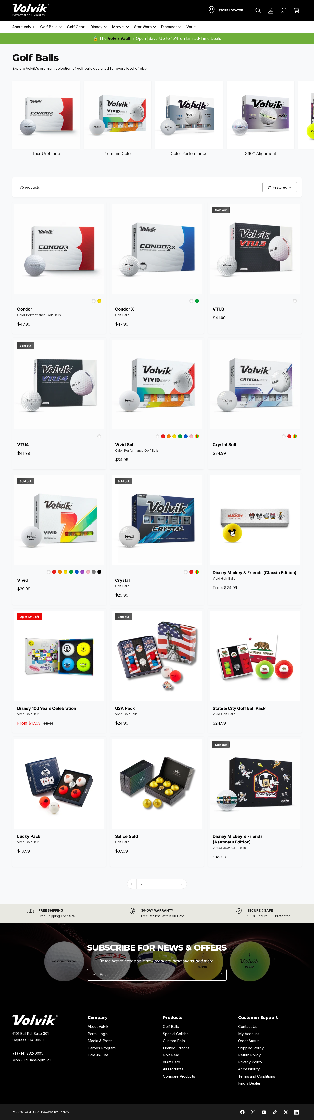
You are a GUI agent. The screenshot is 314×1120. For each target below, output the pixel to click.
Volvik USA (32, 1112)
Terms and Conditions (256, 1076)
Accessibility (249, 1069)
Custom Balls (174, 1040)
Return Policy (249, 1055)
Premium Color (117, 153)
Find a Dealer (249, 1083)
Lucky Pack (28, 836)
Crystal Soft (224, 444)
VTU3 (218, 309)
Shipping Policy (251, 1048)
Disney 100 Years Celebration (46, 708)
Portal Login (98, 1033)
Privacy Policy (250, 1062)
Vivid (22, 580)
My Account (248, 1033)
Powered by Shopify (55, 1112)
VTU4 (23, 444)
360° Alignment (260, 153)
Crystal (122, 580)
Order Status (248, 1040)
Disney (97, 26)
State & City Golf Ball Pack (239, 708)
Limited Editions (176, 1048)
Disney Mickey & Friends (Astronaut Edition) (237, 839)
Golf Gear (171, 1055)
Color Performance (189, 153)
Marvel (118, 26)
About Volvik (98, 1026)
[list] (157, 913)
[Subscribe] (221, 974)
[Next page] (182, 884)
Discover (169, 26)
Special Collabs (176, 1033)
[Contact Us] (283, 10)
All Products (173, 1069)
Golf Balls (48, 26)
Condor (24, 309)
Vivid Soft (125, 444)
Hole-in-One (98, 1055)
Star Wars (143, 26)
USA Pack (125, 708)
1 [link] (131, 884)
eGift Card (171, 1062)
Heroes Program (102, 1048)
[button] (258, 10)
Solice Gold (126, 836)
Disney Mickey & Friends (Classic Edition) (254, 572)
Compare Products (179, 1076)
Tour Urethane (46, 153)
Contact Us (247, 1026)
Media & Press (100, 1040)
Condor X (124, 309)
